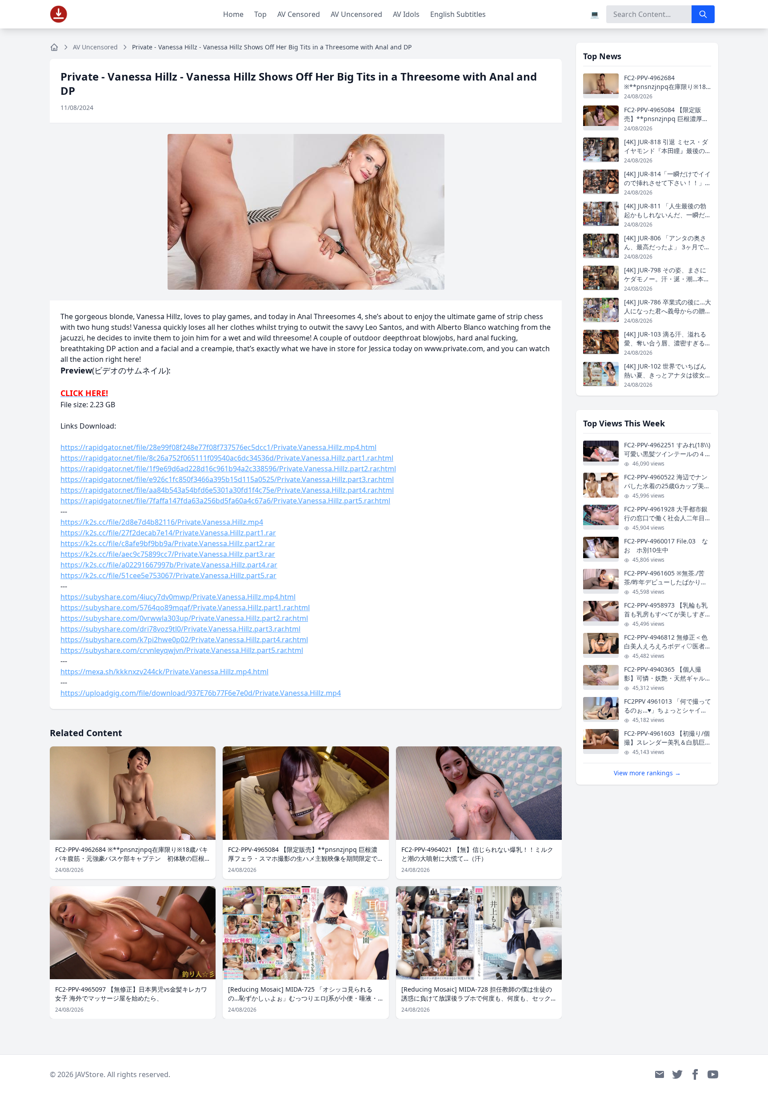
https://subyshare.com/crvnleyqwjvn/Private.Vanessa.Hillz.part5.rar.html (181, 650)
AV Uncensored (356, 14)
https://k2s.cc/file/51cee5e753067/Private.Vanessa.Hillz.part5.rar (168, 575)
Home (233, 14)
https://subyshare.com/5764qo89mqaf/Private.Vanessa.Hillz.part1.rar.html (185, 607)
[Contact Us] (659, 1074)
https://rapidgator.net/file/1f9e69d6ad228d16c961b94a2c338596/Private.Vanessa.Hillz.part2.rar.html (228, 469)
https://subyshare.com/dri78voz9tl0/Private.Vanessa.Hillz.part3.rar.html (180, 629)
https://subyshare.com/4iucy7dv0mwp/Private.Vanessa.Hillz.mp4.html (178, 597)
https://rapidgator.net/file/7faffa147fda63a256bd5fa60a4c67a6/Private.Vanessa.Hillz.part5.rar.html (225, 501)
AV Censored (298, 14)
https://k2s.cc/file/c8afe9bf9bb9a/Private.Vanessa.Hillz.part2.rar (167, 543)
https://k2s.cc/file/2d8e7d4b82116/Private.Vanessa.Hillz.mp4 (161, 522)
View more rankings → (647, 773)
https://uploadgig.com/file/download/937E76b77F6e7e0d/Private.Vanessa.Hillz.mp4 (200, 693)
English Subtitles (458, 14)
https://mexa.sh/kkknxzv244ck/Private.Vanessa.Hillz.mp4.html (164, 672)
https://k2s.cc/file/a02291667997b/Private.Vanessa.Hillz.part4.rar (168, 565)
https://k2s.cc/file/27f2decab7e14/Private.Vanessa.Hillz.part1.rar (168, 533)
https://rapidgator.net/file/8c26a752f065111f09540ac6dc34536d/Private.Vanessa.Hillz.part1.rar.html (226, 458)
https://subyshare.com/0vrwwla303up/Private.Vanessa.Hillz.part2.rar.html (184, 618)
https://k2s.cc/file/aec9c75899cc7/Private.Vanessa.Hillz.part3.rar (167, 554)
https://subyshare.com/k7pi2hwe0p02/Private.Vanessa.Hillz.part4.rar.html (184, 639)
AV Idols (406, 14)
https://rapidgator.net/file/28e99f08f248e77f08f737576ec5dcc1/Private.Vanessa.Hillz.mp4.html (218, 447)
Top (260, 14)
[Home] (54, 47)
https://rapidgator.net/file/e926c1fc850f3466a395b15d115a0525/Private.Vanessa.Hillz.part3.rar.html (227, 479)
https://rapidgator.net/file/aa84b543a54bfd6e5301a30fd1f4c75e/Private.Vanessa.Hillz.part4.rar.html (227, 490)
